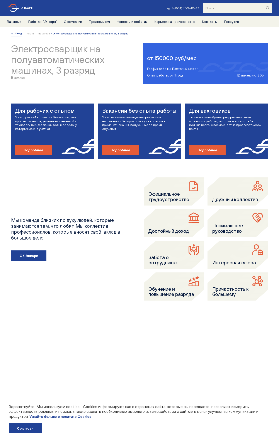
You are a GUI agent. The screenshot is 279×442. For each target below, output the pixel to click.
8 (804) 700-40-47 (185, 8)
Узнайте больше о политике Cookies (60, 416)
